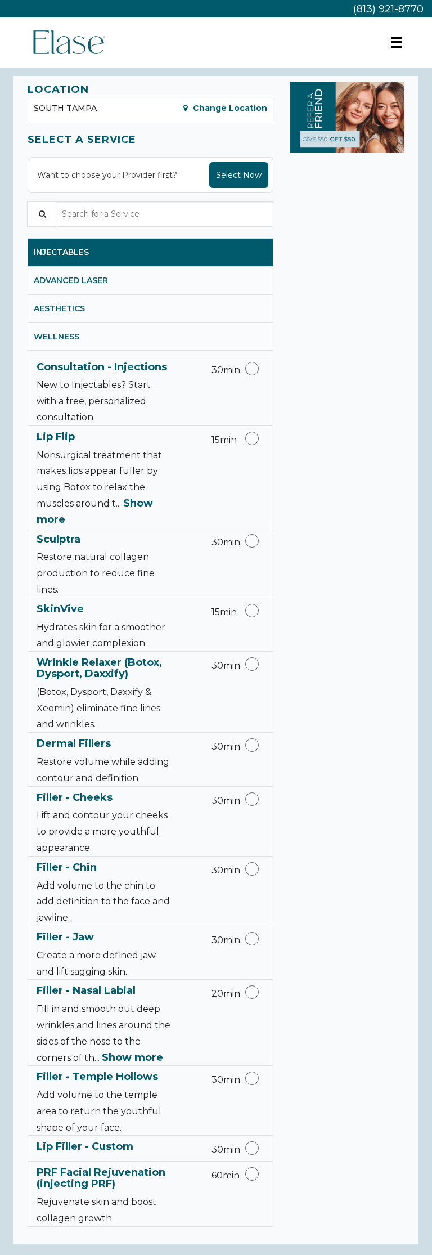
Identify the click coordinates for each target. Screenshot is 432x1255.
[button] (347, 117)
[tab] (150, 252)
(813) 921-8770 (388, 9)
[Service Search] (41, 214)
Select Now (239, 175)
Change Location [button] (229, 108)
